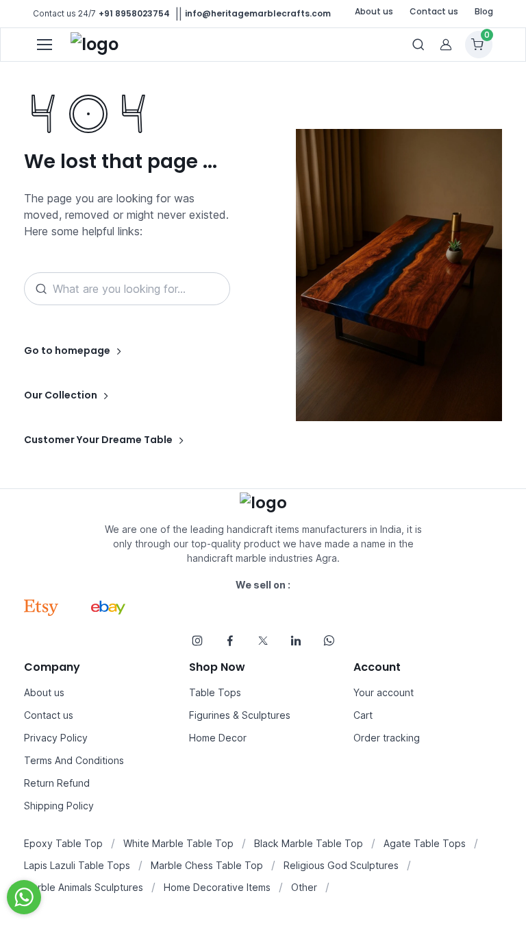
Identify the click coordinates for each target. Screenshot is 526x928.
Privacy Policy (56, 737)
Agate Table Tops (425, 843)
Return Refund (57, 783)
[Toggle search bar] (418, 44)
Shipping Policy (59, 805)
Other (304, 887)
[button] (446, 44)
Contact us (434, 11)
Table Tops (215, 692)
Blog (484, 11)
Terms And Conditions (74, 760)
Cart (363, 715)
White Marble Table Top (178, 843)
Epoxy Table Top (63, 843)
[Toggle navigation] (44, 44)
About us (374, 11)
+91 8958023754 (134, 13)
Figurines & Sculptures (239, 715)
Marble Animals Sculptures (83, 887)
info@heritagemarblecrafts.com (258, 13)
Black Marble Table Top (308, 843)
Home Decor (218, 737)
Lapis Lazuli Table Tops (77, 865)
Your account (383, 692)
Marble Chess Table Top (207, 865)
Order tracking (386, 737)
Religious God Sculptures (341, 865)
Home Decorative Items (217, 887)
